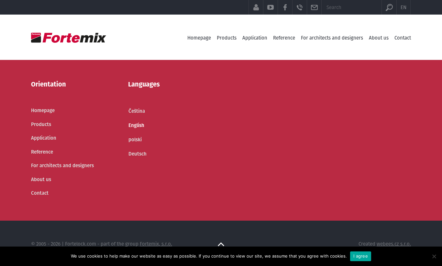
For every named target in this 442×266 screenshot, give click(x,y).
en (403, 7)
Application (254, 37)
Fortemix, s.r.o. (156, 243)
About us (379, 37)
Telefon (299, 7)
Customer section (256, 7)
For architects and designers (332, 37)
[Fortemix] (68, 38)
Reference (284, 37)
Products (227, 37)
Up (221, 244)
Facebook (285, 7)
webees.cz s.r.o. (394, 243)
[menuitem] (137, 111)
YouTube (270, 7)
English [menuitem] (136, 125)
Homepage (199, 37)
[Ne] (434, 256)
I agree (360, 256)
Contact (402, 37)
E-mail (314, 7)
